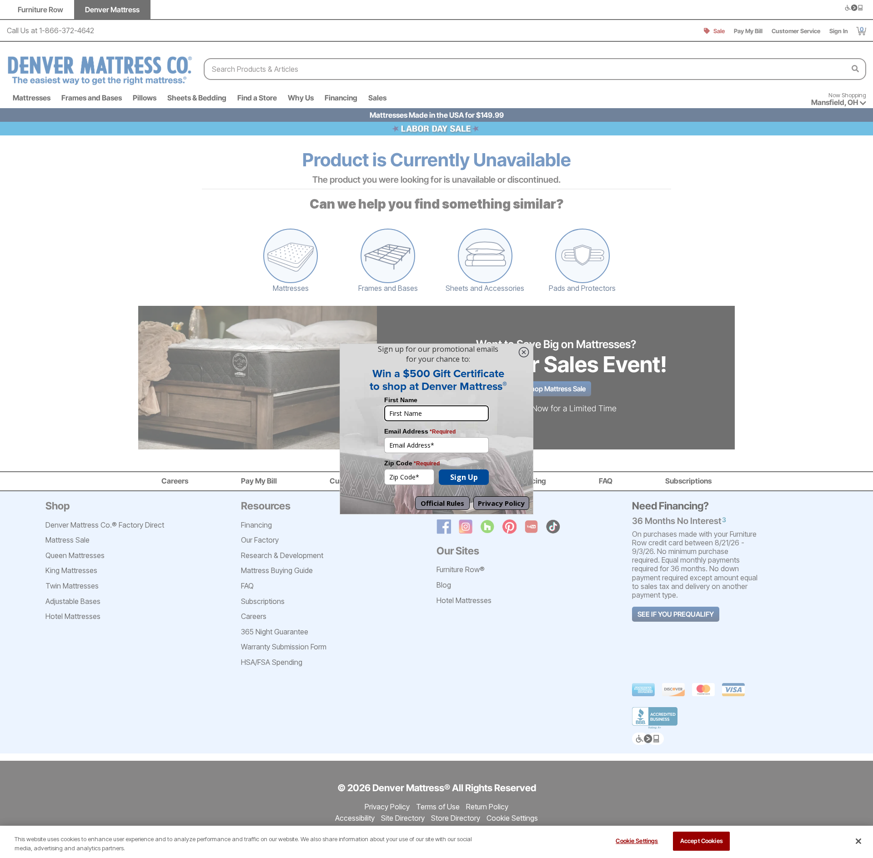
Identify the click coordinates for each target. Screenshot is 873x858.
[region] (436, 842)
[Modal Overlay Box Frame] (436, 429)
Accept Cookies (701, 840)
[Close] (858, 841)
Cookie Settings (637, 840)
